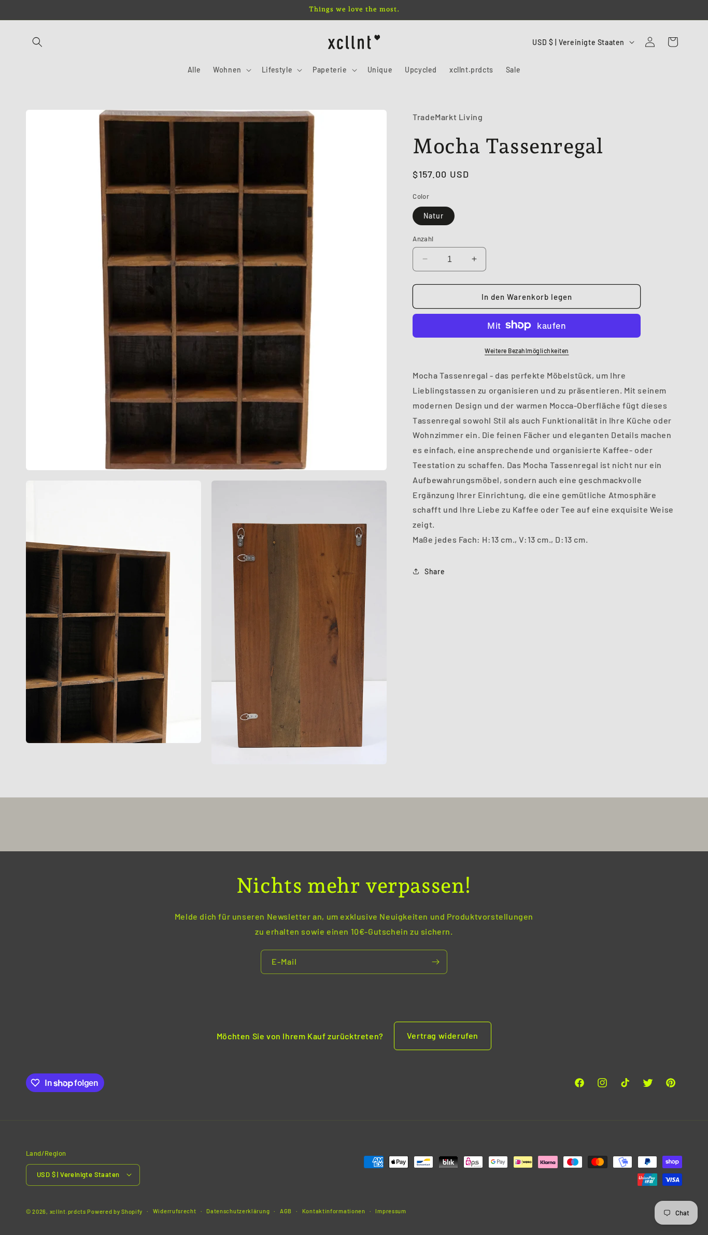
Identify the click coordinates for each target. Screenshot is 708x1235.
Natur (433, 215)
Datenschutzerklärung (238, 1210)
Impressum (390, 1210)
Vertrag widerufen (442, 1035)
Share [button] (434, 570)
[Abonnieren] (435, 962)
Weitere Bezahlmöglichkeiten (527, 350)
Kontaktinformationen (333, 1210)
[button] (37, 42)
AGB (286, 1210)
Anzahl (423, 238)
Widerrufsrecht (174, 1210)
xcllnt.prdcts (68, 1211)
